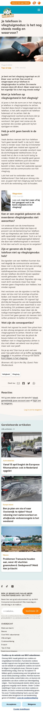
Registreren (5, 651)
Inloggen (14, 651)
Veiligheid (6, 374)
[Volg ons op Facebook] (2, 587)
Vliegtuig (15, 374)
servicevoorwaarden (22, 618)
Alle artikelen (6, 429)
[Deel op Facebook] (23, 383)
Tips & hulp (6, 68)
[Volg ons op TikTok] (7, 587)
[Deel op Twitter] (28, 383)
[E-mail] (18, 383)
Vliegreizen (17, 193)
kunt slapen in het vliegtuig (14, 358)
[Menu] (39, 10)
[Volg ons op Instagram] (12, 587)
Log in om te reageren (33, 410)
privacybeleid (5, 618)
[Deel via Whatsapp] (34, 383)
